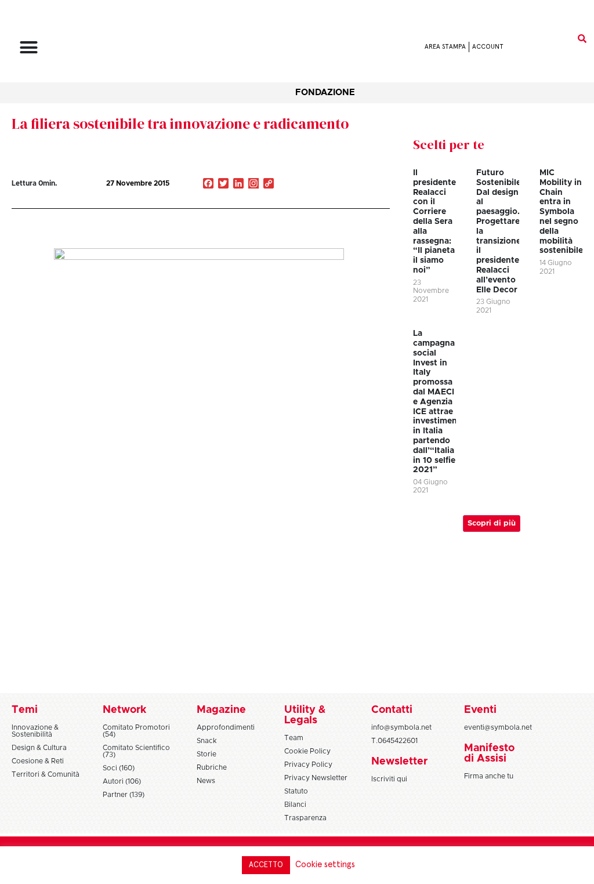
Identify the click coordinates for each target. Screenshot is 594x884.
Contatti (391, 710)
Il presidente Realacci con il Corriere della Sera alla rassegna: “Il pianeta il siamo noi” (434, 221)
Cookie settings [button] (325, 864)
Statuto (296, 791)
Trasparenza (305, 817)
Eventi (480, 710)
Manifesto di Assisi (489, 753)
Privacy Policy (308, 764)
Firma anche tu (488, 776)
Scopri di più (492, 523)
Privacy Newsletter (315, 777)
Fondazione (325, 92)
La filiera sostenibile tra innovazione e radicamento (180, 123)
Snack (207, 740)
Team (293, 737)
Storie (206, 754)
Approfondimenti (226, 727)
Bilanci (295, 804)
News (206, 780)
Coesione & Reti (38, 761)
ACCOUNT (488, 47)
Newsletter (399, 761)
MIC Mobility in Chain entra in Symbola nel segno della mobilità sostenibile (561, 212)
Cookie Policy (307, 751)
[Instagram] (253, 184)
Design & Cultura (39, 747)
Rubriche (212, 767)
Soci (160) (119, 768)
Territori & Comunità (45, 774)
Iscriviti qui (389, 779)
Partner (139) (123, 794)
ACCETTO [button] (266, 865)
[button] (29, 46)
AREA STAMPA (445, 47)
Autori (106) (122, 781)
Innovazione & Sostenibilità (35, 731)
